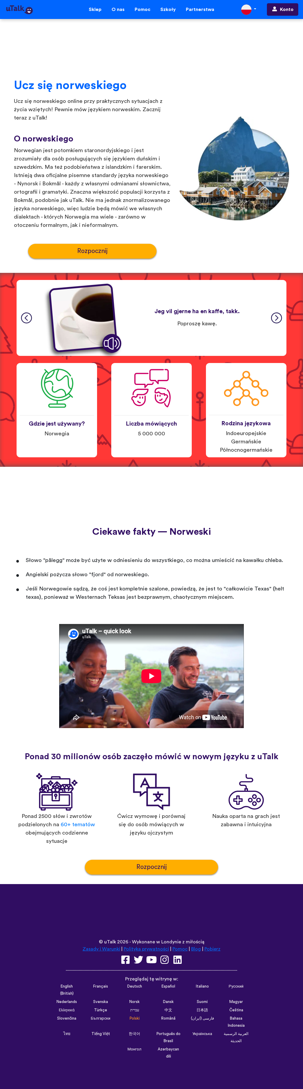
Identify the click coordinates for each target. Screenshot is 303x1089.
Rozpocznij (92, 251)
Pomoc (142, 9)
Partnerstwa (200, 9)
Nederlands (67, 1002)
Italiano (202, 986)
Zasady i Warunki (101, 949)
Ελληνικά (67, 1010)
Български (100, 1018)
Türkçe (100, 1010)
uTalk (110, 942)
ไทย (66, 1034)
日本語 (202, 1010)
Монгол (134, 1049)
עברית (134, 1010)
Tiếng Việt (100, 1034)
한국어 (134, 1034)
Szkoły (168, 9)
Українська (202, 1034)
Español (168, 986)
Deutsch (134, 986)
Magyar (236, 1002)
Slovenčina (66, 1018)
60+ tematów (78, 824)
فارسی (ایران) (202, 1018)
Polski (135, 1018)
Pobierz (212, 949)
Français (100, 986)
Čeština (236, 1010)
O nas (118, 9)
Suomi (202, 1002)
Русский (236, 986)
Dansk (168, 1002)
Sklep (95, 9)
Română (168, 1018)
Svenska (100, 1002)
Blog (196, 949)
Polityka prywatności (146, 949)
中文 (168, 1010)
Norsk (134, 1002)
